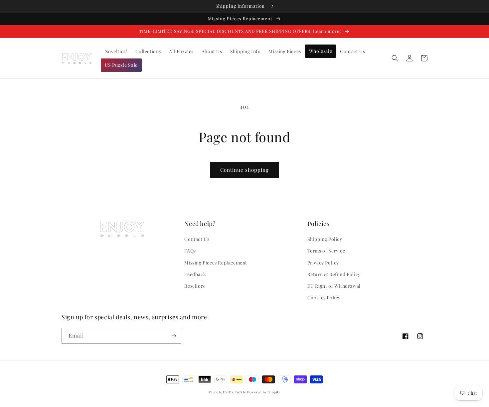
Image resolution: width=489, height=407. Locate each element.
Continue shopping (244, 169)
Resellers (194, 286)
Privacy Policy (323, 262)
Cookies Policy (324, 297)
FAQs (190, 251)
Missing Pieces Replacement (215, 262)
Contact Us (196, 239)
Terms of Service (326, 251)
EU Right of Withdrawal (334, 286)
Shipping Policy (324, 239)
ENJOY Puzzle (234, 392)
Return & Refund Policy (334, 274)
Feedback (195, 274)
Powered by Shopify (263, 392)
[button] (395, 58)
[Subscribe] (173, 336)
